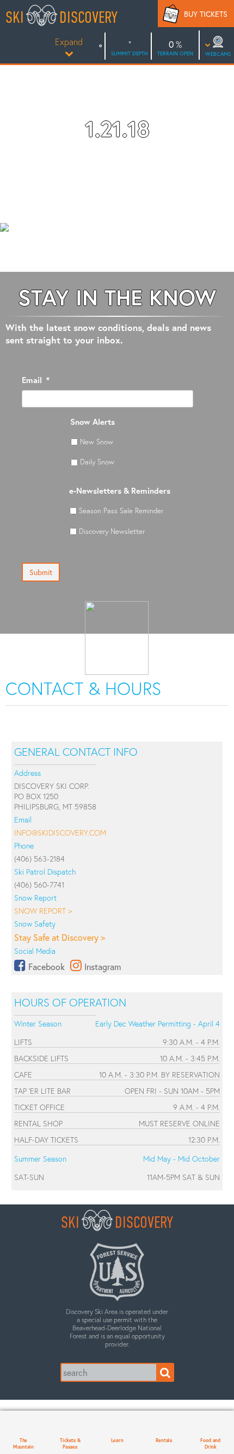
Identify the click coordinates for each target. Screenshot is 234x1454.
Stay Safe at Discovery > (59, 937)
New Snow (96, 442)
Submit (40, 572)
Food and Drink (210, 1443)
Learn (117, 1440)
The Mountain (23, 1443)
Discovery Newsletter (112, 531)
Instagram (102, 966)
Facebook (46, 966)
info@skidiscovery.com (60, 832)
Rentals (164, 1440)
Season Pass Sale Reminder (121, 510)
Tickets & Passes (70, 1443)
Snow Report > (43, 910)
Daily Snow (97, 462)
